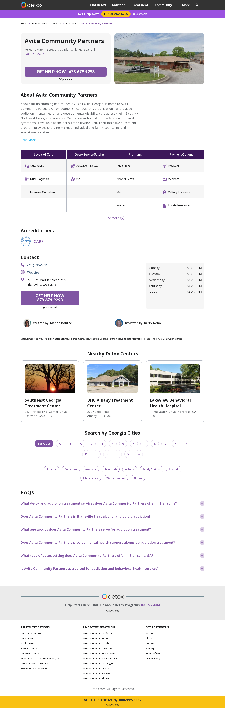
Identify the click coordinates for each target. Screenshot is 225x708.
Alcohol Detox (125, 179)
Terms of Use (153, 653)
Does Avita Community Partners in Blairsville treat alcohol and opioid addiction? (85, 516)
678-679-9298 (66, 71)
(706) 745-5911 (35, 54)
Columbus (71, 469)
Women (121, 205)
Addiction (118, 5)
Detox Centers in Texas (95, 638)
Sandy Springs (152, 469)
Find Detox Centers (31, 633)
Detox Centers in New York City (100, 658)
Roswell (174, 469)
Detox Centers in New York (97, 648)
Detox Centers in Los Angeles (99, 663)
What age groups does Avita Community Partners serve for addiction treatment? (86, 529)
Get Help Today (112, 700)
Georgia (57, 23)
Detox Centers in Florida (96, 643)
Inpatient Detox (29, 648)
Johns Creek (90, 478)
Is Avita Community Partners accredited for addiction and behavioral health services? (90, 568)
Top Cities (44, 443)
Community (163, 5)
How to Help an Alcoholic (34, 668)
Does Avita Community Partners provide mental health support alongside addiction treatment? (98, 542)
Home (24, 23)
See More (112, 218)
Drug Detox (27, 638)
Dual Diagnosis (39, 179)
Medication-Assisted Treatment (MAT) (41, 658)
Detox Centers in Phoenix (96, 678)
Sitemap (150, 648)
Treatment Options (35, 627)
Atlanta (51, 469)
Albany (137, 478)
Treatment (140, 5)
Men (119, 192)
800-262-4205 (118, 14)
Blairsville (71, 23)
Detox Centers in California (97, 633)
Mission (150, 633)
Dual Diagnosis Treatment (35, 663)
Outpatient (37, 165)
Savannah (110, 469)
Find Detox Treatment (99, 627)
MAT (79, 179)
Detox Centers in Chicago (96, 668)
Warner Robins (115, 478)
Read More (28, 139)
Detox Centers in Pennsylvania (99, 653)
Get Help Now (88, 14)
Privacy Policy (153, 658)
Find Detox (98, 5)
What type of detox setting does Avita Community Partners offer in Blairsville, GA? (87, 555)
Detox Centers (40, 23)
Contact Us (152, 643)
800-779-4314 (150, 605)
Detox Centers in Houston (97, 673)
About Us (151, 638)
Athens (129, 469)
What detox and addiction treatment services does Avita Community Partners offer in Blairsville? (99, 503)
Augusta (90, 469)
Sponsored (141, 14)
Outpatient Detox (87, 165)
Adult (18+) (123, 165)
